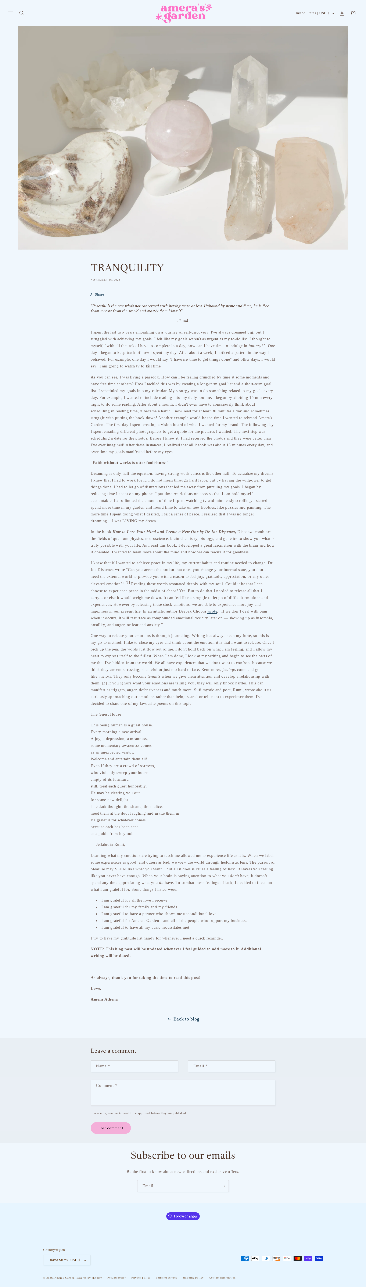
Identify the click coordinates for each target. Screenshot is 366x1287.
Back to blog (186, 1019)
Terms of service (166, 1277)
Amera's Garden (64, 1277)
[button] (10, 13)
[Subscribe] (223, 1186)
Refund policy (116, 1277)
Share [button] (99, 294)
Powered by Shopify (89, 1277)
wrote (212, 611)
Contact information (222, 1277)
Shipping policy (193, 1277)
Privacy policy (141, 1277)
